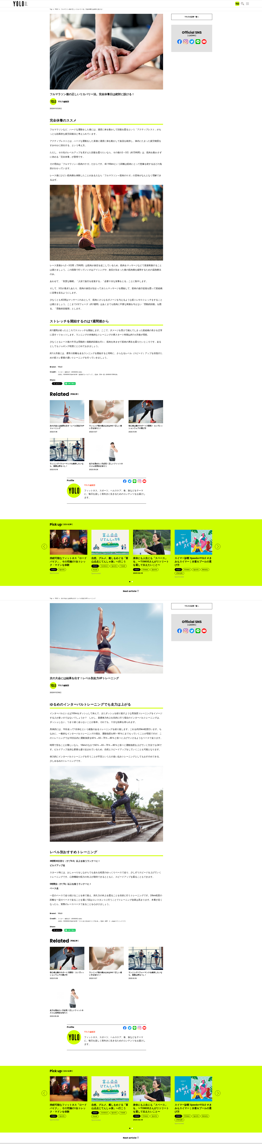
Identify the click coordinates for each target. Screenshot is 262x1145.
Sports (62, 569)
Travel (122, 566)
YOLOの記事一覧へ (192, 17)
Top (51, 9)
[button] (44, 546)
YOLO (56, 9)
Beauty (205, 569)
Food (95, 570)
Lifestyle (179, 573)
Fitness (145, 569)
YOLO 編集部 (89, 485)
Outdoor (104, 566)
